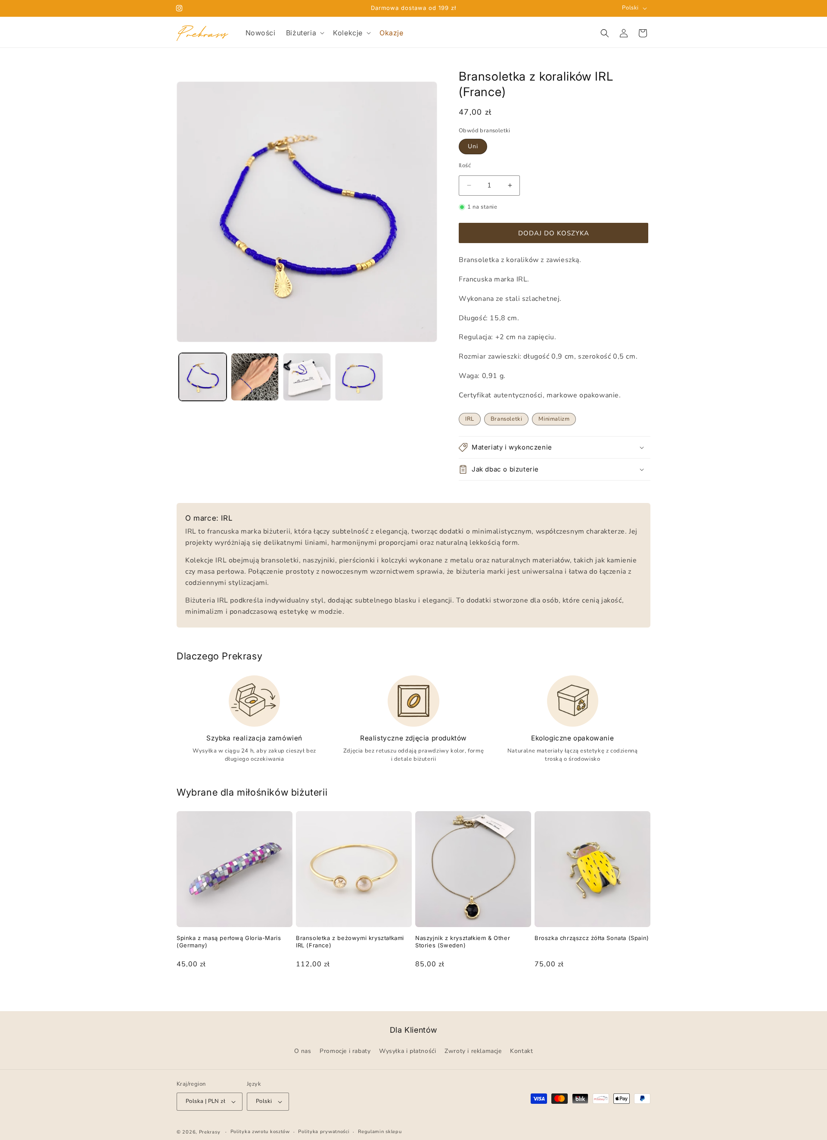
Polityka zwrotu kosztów (260, 1131)
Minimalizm (553, 419)
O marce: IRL (209, 518)
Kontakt (521, 1051)
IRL (469, 419)
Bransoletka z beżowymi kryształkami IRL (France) (350, 941)
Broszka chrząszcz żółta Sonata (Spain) (592, 937)
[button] (304, 33)
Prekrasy (210, 1132)
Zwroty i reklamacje (473, 1051)
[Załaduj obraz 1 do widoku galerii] (203, 377)
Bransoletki (506, 419)
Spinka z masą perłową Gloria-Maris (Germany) (229, 941)
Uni (473, 146)
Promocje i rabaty (345, 1051)
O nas (302, 1051)
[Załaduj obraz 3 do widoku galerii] (307, 377)
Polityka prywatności (323, 1131)
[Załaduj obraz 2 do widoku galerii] (255, 377)
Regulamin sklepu (379, 1131)
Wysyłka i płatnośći (407, 1051)
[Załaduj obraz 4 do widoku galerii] (359, 377)
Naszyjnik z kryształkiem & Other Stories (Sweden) (462, 941)
